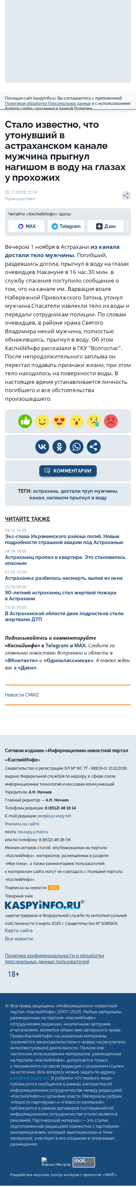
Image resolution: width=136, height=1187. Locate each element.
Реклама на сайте (22, 824)
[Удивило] (77, 421)
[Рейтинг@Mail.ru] (83, 1160)
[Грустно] (94, 421)
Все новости (19, 938)
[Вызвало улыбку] (42, 421)
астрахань (45, 491)
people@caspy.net (54, 816)
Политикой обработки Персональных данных (48, 103)
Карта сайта (19, 930)
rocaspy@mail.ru (32, 832)
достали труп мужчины (89, 491)
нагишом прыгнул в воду (77, 498)
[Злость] (111, 421)
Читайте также (27, 519)
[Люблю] (59, 421)
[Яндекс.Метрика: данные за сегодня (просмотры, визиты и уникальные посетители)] (56, 1160)
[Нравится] (25, 421)
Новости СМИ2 (22, 695)
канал (36, 498)
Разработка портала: (64, 1175)
